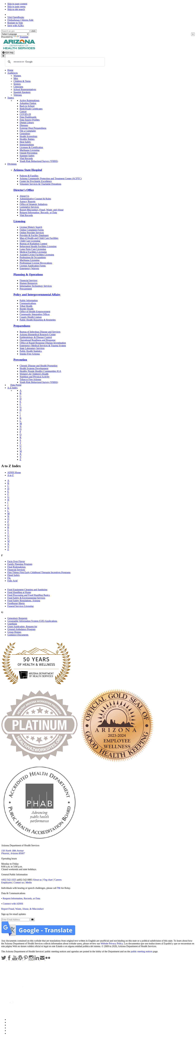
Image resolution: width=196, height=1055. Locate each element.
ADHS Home (14, 472)
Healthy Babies (27, 139)
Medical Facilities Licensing (33, 252)
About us (37, 879)
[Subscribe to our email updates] (42, 959)
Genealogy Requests (17, 618)
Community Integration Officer (35, 314)
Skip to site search (16, 9)
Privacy (11, 1022)
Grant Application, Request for (22, 626)
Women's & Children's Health (34, 374)
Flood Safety (13, 575)
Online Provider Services (32, 232)
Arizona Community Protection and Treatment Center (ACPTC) (51, 178)
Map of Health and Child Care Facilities (39, 238)
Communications (28, 303)
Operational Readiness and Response (37, 340)
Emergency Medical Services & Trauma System (43, 345)
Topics (10, 97)
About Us (24, 196)
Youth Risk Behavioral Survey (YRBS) (39, 161)
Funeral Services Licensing (20, 606)
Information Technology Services (36, 286)
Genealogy (25, 133)
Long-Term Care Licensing (33, 249)
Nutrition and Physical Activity (34, 376)
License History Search (31, 227)
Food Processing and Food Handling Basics (28, 595)
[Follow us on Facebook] (9, 959)
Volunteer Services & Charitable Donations (40, 184)
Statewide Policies (16, 1019)
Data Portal (15, 385)
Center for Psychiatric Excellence (36, 181)
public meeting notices (141, 951)
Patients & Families (29, 175)
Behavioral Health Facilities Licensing (38, 246)
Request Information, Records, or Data (38, 212)
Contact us (19, 882)
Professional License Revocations (36, 263)
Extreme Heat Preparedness (33, 128)
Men (15, 78)
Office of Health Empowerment (35, 311)
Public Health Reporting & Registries (38, 320)
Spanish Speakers (21, 92)
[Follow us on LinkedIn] (37, 959)
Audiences (12, 73)
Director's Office (23, 190)
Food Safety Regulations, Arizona (23, 600)
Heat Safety (25, 142)
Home (10, 70)
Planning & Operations (28, 274)
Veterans (17, 95)
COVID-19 (25, 114)
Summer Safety (27, 155)
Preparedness (21, 325)
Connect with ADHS (13, 903)
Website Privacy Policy (112, 943)
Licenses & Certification (31, 147)
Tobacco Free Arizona (30, 379)
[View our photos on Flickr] (47, 959)
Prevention (20, 359)
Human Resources (28, 283)
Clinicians (18, 86)
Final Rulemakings (16, 567)
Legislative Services (29, 207)
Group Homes (14, 632)
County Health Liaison (31, 317)
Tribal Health (26, 306)
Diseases (24, 125)
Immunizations (27, 144)
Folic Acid (12, 580)
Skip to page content (17, 3)
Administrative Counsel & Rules (35, 198)
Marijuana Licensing (30, 150)
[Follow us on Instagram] (31, 959)
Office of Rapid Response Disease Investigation (43, 342)
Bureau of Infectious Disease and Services (40, 331)
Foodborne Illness (16, 603)
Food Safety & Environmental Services (26, 598)
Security (11, 1030)
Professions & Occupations (33, 257)
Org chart (48, 879)
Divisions (12, 164)
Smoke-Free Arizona (30, 354)
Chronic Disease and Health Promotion (38, 365)
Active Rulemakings (29, 100)
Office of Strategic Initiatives (33, 204)
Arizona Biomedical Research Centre (38, 334)
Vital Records (26, 158)
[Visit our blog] (20, 959)
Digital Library (27, 122)
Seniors (17, 84)
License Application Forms (33, 265)
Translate (24, 37)
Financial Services (28, 280)
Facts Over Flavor (16, 561)
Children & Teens (22, 81)
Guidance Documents (17, 634)
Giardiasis (12, 623)
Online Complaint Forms (32, 230)
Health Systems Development (34, 368)
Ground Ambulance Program (21, 629)
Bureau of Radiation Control (33, 243)
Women (17, 75)
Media (29, 882)
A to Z (10, 475)
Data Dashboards (28, 117)
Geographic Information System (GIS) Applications (32, 621)
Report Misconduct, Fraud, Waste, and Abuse (42, 209)
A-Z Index (12, 387)
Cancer (23, 111)
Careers (58, 879)
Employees (6, 882)
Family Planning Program (19, 564)
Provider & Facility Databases (34, 235)
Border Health (26, 308)
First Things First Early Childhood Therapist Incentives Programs (38, 572)
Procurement (26, 288)
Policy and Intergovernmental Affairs (36, 294)
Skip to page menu (16, 6)
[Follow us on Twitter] (4, 959)
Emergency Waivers (29, 268)
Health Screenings (28, 136)
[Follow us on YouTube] (15, 959)
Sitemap (11, 1033)
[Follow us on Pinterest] (26, 959)
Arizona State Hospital (27, 170)
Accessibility (13, 1025)
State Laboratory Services (32, 348)
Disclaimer (12, 1027)
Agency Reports (27, 201)
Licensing (19, 221)
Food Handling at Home (19, 592)
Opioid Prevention (28, 153)
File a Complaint (28, 131)
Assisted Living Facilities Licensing (37, 254)
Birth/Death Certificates (31, 108)
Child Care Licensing (30, 241)
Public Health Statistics (31, 351)
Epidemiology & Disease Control (36, 337)
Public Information (29, 300)
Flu (9, 578)
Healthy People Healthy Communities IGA (40, 371)
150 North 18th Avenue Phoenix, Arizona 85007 (13, 852)
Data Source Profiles (30, 119)
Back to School (27, 106)
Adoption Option (28, 103)
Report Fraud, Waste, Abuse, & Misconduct (22, 909)
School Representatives (24, 89)
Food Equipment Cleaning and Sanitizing (27, 589)
